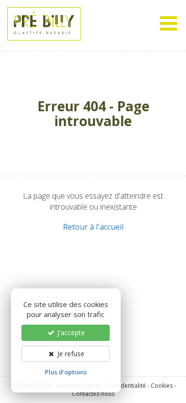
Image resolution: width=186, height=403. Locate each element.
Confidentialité (126, 386)
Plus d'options (66, 372)
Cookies (162, 386)
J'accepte (70, 332)
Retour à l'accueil (93, 227)
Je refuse (69, 353)
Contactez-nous (93, 394)
